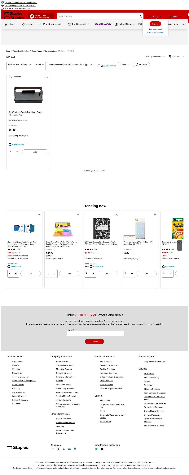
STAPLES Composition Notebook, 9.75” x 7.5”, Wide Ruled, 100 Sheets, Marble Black (101, 243)
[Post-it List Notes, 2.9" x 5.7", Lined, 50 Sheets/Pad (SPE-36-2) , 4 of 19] (140, 229)
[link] (32, 2)
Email (70, 330)
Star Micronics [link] (50, 51)
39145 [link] (18, 249)
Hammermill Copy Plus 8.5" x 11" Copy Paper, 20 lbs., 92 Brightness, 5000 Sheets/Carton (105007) (22, 244)
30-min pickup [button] (12, 263)
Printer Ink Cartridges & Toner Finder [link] (27, 51)
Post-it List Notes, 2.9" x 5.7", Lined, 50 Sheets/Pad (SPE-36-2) (138, 243)
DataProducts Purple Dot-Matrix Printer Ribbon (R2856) (26, 113)
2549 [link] (95, 249)
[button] (141, 16)
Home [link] (8, 51)
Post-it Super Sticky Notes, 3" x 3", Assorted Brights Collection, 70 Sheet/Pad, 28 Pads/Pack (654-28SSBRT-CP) (62, 244)
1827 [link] (173, 249)
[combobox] (100, 16)
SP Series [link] (62, 51)
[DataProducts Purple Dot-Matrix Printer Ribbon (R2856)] (28, 95)
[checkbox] (107, 66)
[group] (24, 245)
